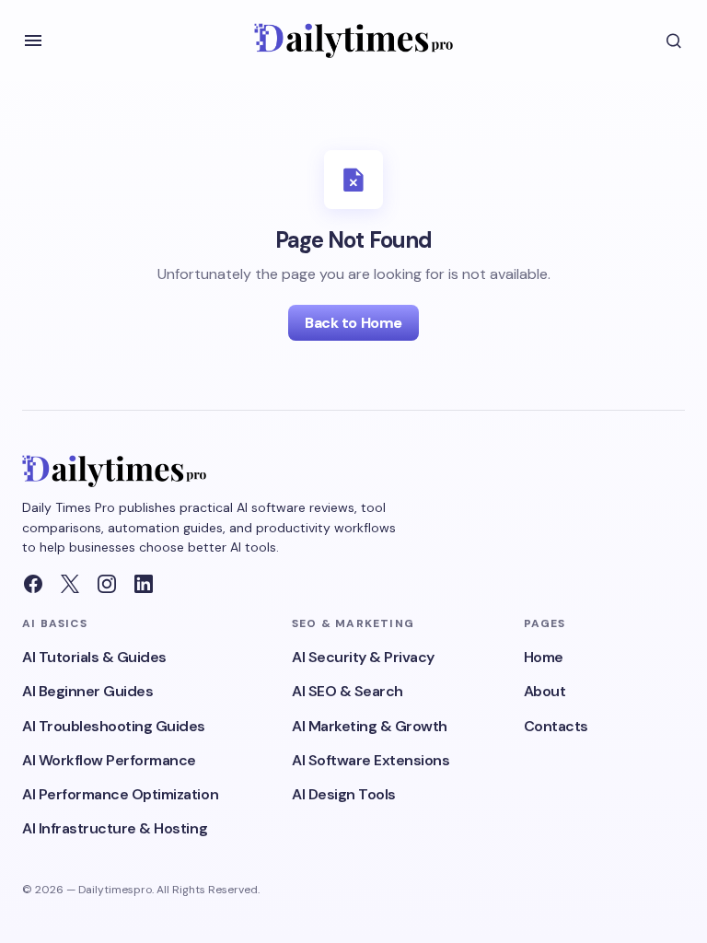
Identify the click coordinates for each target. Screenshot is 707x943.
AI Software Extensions (370, 760)
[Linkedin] (143, 583)
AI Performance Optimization (120, 794)
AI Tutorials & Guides (94, 657)
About (545, 691)
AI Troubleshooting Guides (113, 726)
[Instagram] (106, 583)
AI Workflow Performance (109, 760)
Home (543, 657)
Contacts (556, 726)
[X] (70, 583)
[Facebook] (33, 583)
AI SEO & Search (347, 691)
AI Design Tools (344, 794)
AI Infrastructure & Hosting (114, 828)
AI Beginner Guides (87, 691)
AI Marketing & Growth (369, 726)
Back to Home (353, 322)
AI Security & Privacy (363, 657)
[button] (33, 40)
